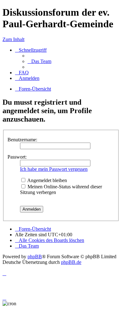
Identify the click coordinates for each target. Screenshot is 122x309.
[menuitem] (39, 61)
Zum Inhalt (13, 39)
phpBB (35, 256)
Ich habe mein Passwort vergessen (54, 169)
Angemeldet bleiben (46, 180)
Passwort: (17, 157)
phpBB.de (71, 262)
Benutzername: (22, 139)
